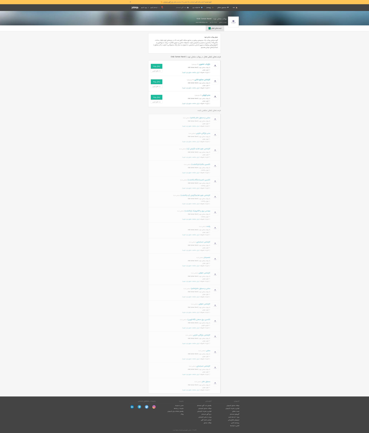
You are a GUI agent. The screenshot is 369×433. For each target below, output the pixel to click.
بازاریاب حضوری (204, 64)
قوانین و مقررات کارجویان (232, 408)
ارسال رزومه (156, 66)
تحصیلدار (206, 257)
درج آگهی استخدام (206, 414)
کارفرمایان (208, 401)
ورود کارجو (144, 7)
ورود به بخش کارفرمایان (204, 417)
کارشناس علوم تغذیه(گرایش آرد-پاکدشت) (195, 195)
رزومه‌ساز (209, 7)
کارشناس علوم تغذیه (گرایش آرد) (198, 149)
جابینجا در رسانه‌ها (179, 408)
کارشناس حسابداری (203, 242)
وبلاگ (182, 414)
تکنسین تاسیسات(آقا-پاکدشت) (198, 180)
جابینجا (181, 401)
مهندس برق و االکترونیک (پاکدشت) (197, 211)
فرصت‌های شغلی (215, 28)
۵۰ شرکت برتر (196, 7)
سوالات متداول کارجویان (233, 405)
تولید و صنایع (223, 22)
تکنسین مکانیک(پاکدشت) (200, 164)
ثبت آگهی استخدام (181, 7)
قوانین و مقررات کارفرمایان (204, 411)
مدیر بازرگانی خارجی (202, 133)
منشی (207, 350)
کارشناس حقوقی (204, 273)
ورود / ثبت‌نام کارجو (234, 417)
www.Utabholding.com (201, 22)
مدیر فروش (206, 95)
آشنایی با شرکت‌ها (234, 426)
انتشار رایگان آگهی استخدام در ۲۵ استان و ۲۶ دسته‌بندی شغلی (187, 2)
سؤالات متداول (207, 423)
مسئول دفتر (205, 381)
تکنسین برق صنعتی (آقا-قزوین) (198, 319)
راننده (208, 226)
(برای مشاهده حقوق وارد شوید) (190, 72)
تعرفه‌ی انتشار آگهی (206, 420)
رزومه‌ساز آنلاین (235, 423)
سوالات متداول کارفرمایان (204, 408)
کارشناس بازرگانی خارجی (201, 335)
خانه (234, 7)
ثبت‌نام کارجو (154, 7)
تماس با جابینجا (179, 405)
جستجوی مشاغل (222, 7)
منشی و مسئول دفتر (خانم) (200, 117)
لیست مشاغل (235, 411)
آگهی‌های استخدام (234, 414)
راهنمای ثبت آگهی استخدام (204, 405)
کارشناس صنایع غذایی (202, 79)
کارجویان (236, 401)
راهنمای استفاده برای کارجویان (175, 411)
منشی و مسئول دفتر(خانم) (200, 288)
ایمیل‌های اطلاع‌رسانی (233, 420)
